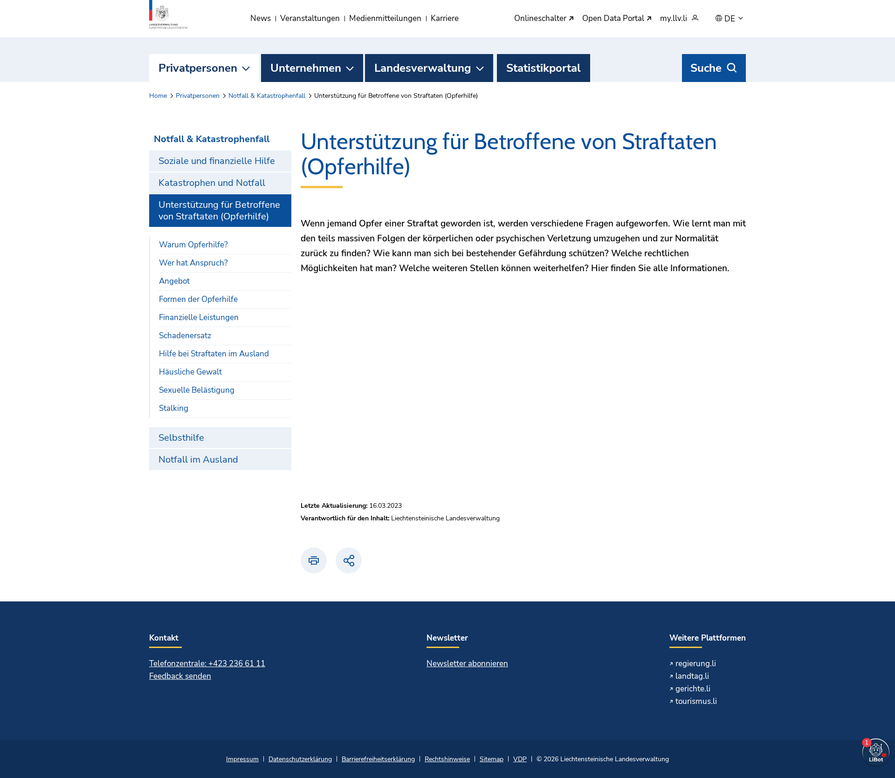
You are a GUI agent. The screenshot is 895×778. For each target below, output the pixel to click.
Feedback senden (180, 676)
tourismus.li (696, 701)
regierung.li (695, 663)
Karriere (445, 18)
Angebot (174, 281)
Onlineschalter (541, 19)
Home (158, 95)
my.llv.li (673, 19)
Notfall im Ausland (198, 459)
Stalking (173, 408)
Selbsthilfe (181, 437)
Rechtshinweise (447, 759)
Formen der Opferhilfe (198, 299)
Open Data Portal (614, 19)
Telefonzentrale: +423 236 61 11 (207, 663)
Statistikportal (543, 68)
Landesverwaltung (422, 68)
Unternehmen (305, 68)
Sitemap (491, 759)
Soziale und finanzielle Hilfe (216, 161)
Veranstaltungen (310, 18)
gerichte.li (692, 688)
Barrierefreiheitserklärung (378, 759)
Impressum (242, 759)
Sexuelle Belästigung (196, 390)
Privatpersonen (197, 68)
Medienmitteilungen (385, 18)
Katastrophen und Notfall (211, 183)
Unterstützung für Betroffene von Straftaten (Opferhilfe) (219, 210)
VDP (520, 759)
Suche (706, 68)
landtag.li (692, 676)
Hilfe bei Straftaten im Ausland (214, 353)
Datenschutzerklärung (300, 759)
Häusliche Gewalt (190, 372)
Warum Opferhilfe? (193, 244)
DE (730, 19)
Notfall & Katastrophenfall (266, 95)
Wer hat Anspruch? (193, 263)
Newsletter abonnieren (467, 663)
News (260, 18)
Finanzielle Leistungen (199, 317)
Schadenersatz (185, 335)
